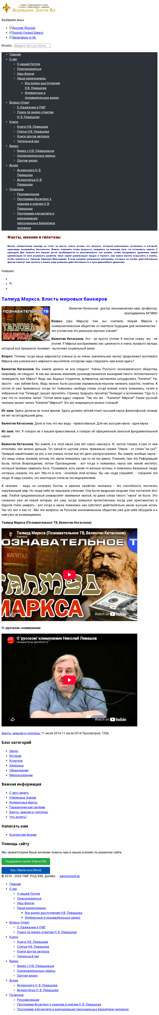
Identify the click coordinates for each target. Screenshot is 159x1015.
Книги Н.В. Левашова (32, 127)
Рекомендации (28, 194)
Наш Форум (25, 74)
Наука (13, 751)
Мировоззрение (21, 775)
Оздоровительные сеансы (36, 156)
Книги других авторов (33, 136)
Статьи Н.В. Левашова (33, 131)
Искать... (8, 45)
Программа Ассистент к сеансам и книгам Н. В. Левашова (34, 203)
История (15, 756)
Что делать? (18, 817)
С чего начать (19, 793)
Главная (15, 54)
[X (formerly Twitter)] (10, 284)
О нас (13, 59)
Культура (15, 761)
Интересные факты (23, 802)
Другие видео (27, 160)
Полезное (16, 189)
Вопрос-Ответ (19, 102)
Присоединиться (29, 69)
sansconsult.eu (70, 876)
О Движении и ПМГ (31, 107)
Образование (19, 770)
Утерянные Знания (22, 797)
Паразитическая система (27, 807)
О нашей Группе (28, 64)
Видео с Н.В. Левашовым (35, 151)
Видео (13, 146)
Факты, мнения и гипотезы (21, 733)
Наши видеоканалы (31, 78)
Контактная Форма (22, 835)
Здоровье (16, 765)
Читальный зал (28, 141)
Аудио (13, 165)
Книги (13, 122)
